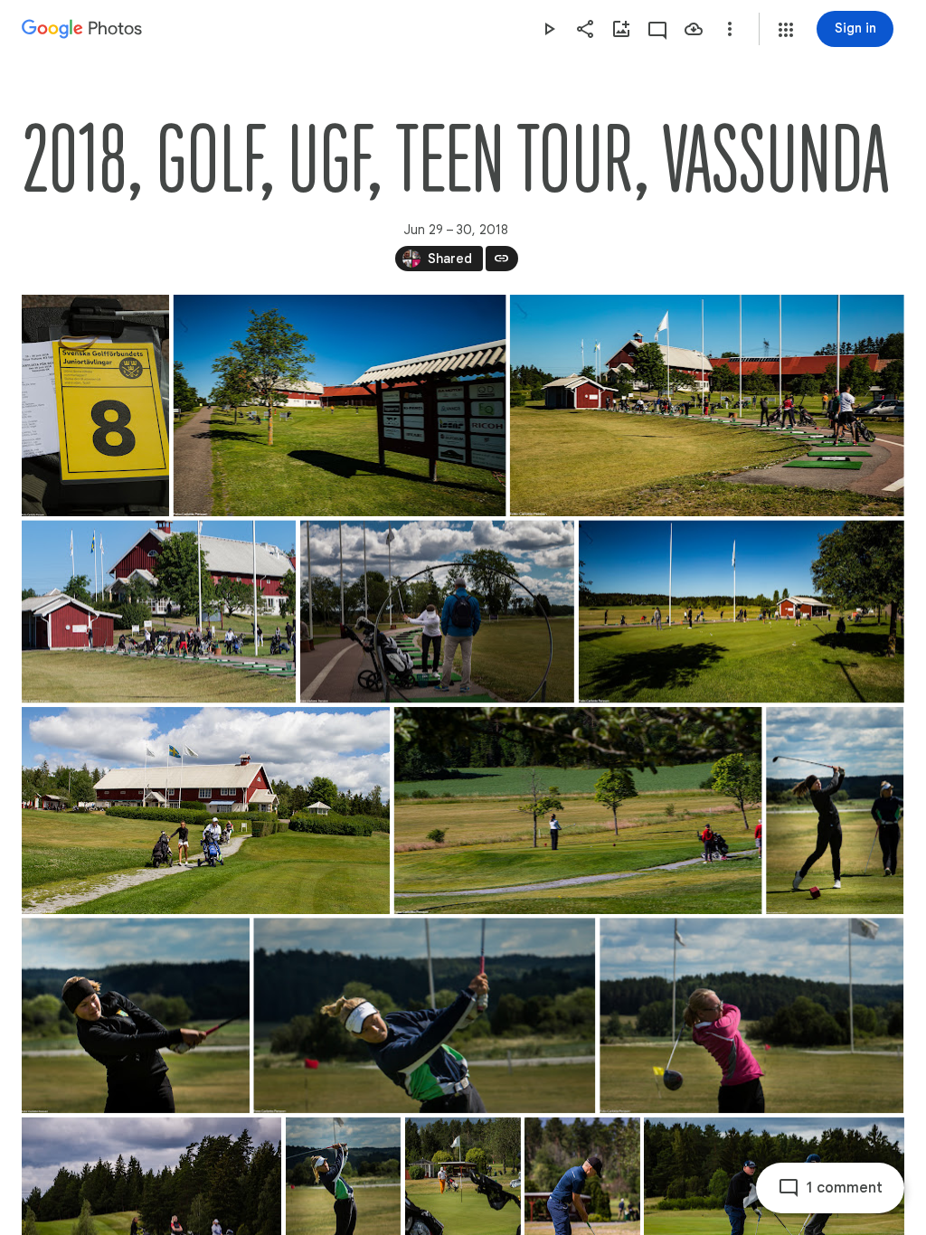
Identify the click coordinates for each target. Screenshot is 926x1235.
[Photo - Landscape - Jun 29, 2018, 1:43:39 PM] (437, 611)
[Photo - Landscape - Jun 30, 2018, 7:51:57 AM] (741, 611)
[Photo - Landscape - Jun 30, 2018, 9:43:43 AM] (159, 611)
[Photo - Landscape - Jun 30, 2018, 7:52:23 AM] (340, 405)
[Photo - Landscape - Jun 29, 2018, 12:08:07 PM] (136, 1015)
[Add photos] (621, 29)
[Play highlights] (549, 29)
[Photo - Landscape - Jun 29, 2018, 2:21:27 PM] (206, 810)
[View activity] (657, 29)
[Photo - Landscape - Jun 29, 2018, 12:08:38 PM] (424, 1015)
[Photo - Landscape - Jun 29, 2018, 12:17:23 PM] (751, 1015)
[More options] (730, 29)
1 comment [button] (845, 1188)
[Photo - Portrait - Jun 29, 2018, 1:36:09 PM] (95, 405)
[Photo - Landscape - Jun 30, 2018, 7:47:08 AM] (707, 405)
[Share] (585, 29)
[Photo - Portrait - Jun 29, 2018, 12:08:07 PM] (834, 810)
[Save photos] (694, 29)
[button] (786, 30)
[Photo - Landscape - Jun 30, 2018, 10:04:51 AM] (578, 810)
